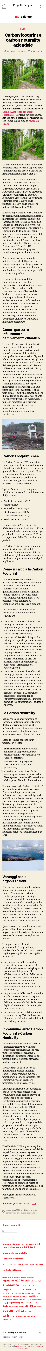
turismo (8, 1315)
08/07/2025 (36, 51)
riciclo (5, 1306)
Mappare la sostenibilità (14, 1253)
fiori (16, 1293)
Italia (32, 1293)
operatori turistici (25, 1299)
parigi (4, 1303)
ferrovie (10, 1293)
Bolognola (6, 1290)
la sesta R (38, 1293)
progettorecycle (15, 1302)
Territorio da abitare (13, 1258)
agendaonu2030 (13, 1210)
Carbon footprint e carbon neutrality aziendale (23, 40)
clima (28, 1290)
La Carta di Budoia (11, 1270)
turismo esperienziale (23, 1316)
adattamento (31, 1277)
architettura (24, 1286)
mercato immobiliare (29, 1296)
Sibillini (29, 1305)
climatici (34, 1290)
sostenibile (37, 1306)
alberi (27, 1281)
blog (23, 29)
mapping (14, 1296)
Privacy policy (20, 1346)
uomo (34, 1316)
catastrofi (15, 1290)
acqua (23, 1277)
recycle (28, 1303)
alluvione (34, 1281)
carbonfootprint (13, 1213)
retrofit (34, 1303)
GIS (19, 1293)
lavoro (23, 1213)
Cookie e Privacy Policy (12, 1337)
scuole (21, 1306)
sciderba (15, 1306)
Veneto (6, 1319)
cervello (22, 1290)
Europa (4, 1293)
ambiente (25, 1210)
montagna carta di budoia (10, 1299)
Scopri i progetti (11, 1225)
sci (10, 1306)
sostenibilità (32, 1213)
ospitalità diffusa (37, 1299)
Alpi (39, 1281)
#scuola (17, 1277)
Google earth (26, 1293)
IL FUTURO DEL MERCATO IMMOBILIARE (22, 1264)
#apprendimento (7, 1277)
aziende (34, 1210)
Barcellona (32, 1286)
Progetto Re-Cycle (18, 51)
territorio (28, 1311)
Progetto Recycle (23, 5)
